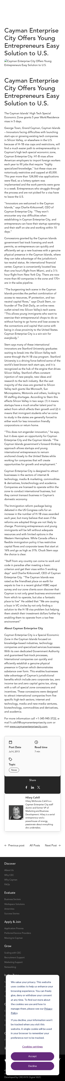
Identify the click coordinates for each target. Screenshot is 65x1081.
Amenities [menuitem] (9, 908)
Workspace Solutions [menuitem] (14, 904)
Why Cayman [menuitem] (10, 879)
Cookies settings (32, 1046)
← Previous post (14, 845)
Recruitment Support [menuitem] (14, 957)
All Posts (35, 845)
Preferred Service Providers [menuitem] (17, 933)
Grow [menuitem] (7, 946)
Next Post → (53, 845)
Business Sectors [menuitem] (12, 899)
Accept (32, 1056)
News (14, 770)
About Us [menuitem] (9, 870)
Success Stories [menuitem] (11, 913)
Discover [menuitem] (10, 863)
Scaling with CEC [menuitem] (12, 952)
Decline (32, 1065)
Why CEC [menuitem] (9, 875)
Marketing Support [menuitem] (13, 962)
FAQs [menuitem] (7, 884)
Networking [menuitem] (10, 967)
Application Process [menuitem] (13, 928)
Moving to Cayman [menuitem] (13, 938)
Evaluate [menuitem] (9, 893)
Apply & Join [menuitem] (12, 922)
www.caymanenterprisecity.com (28, 726)
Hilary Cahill (32, 797)
